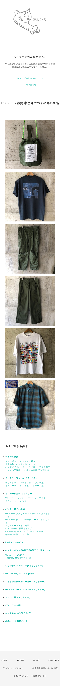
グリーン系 (38, 485)
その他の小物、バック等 (17, 534)
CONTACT (53, 660)
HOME (4, 660)
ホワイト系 (10, 483)
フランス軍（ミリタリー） (18, 597)
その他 (32, 467)
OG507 (9, 555)
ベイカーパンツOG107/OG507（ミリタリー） (28, 550)
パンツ (23, 501)
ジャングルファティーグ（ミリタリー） (24, 566)
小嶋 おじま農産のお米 (16, 621)
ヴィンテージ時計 (14, 605)
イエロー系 (10, 485)
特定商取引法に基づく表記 (45, 668)
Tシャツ (9, 498)
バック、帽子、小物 (15, 509)
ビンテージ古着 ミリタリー (18, 493)
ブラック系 (25, 483)
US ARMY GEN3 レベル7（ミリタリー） (25, 589)
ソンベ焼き (10, 461)
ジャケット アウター (38, 498)
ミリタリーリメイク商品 (17, 525)
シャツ (20, 498)
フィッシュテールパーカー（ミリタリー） (25, 581)
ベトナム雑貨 (11, 456)
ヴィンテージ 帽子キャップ (18, 528)
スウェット (10, 501)
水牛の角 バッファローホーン (20, 464)
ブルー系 (39, 483)
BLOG (36, 660)
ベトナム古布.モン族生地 (36, 470)
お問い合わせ (30, 84)
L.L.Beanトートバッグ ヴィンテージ (24, 531)
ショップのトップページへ (30, 78)
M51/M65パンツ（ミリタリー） (21, 574)
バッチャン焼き (27, 461)
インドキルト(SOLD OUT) (18, 613)
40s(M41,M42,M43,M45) (18, 558)
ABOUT (20, 660)
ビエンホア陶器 (12, 470)
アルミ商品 (44, 467)
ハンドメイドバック (15, 467)
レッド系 (24, 485)
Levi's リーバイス (14, 542)
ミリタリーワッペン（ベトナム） (21, 478)
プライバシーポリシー (12, 668)
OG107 (20, 555)
